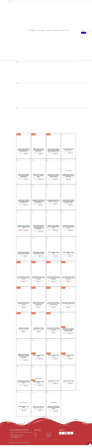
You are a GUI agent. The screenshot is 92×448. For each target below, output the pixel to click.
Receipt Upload (56, 30)
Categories (33, 30)
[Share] (6, 446)
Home (29, 30)
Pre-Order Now (24, 156)
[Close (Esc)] (2, 446)
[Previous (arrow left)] (2, 447)
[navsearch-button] (81, 28)
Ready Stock (48, 30)
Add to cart (24, 181)
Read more (68, 181)
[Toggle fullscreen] (11, 446)
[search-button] (83, 33)
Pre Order (67, 30)
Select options (68, 155)
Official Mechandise (41, 30)
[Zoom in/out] (15, 446)
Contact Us (62, 30)
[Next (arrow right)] (6, 447)
